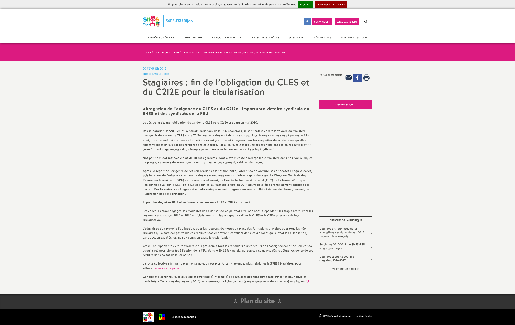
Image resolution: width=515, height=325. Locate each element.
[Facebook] (357, 77)
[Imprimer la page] (366, 77)
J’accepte (305, 4)
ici (307, 281)
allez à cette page (167, 268)
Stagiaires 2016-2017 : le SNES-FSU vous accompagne (342, 247)
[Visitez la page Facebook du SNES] (320, 316)
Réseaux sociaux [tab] (346, 104)
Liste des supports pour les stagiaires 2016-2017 (336, 259)
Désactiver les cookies (331, 4)
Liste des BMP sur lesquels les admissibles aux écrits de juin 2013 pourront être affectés (341, 233)
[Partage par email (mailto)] (349, 77)
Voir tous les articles (345, 269)
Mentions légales (363, 316)
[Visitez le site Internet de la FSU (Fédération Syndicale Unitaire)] (162, 317)
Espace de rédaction (184, 317)
